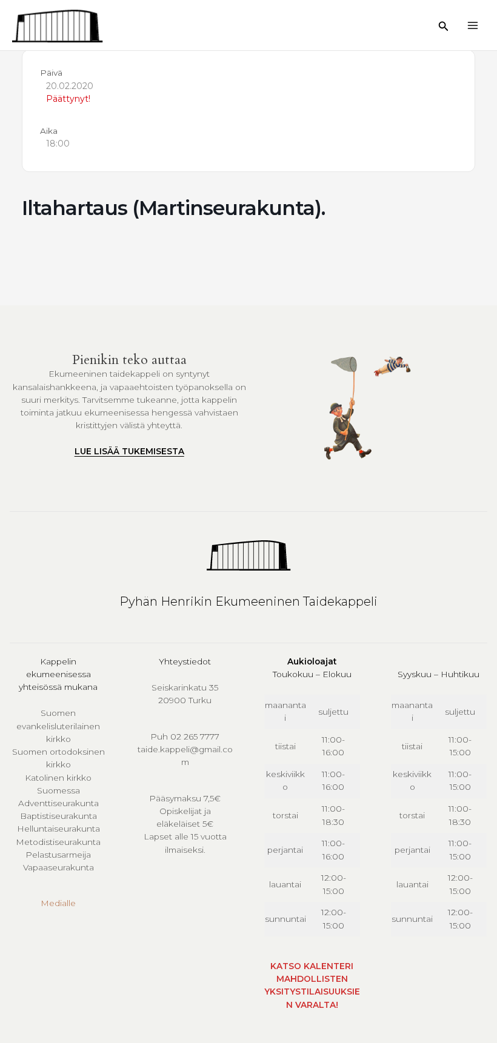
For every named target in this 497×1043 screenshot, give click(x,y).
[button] (443, 27)
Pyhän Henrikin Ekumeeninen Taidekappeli (248, 601)
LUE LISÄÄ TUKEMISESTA (129, 451)
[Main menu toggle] (473, 25)
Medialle (58, 903)
